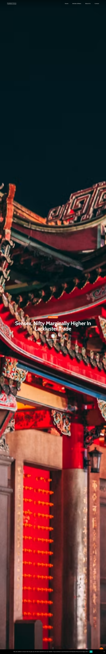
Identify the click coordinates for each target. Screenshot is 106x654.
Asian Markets (53, 317)
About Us (88, 3)
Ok (91, 651)
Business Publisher (53, 340)
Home (66, 3)
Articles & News (76, 3)
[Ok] (104, 651)
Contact (97, 3)
